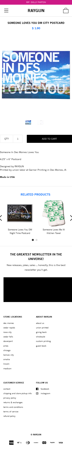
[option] (30, 122)
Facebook (45, 389)
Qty (6, 138)
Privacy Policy (9, 398)
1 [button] (33, 240)
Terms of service (10, 411)
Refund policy (9, 416)
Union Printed (42, 327)
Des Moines (8, 323)
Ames (5, 346)
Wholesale (40, 336)
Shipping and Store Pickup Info (17, 393)
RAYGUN (37, 434)
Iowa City (7, 332)
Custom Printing (43, 341)
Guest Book (41, 346)
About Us (40, 323)
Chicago (7, 350)
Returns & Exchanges (13, 402)
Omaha (6, 359)
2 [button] (36, 240)
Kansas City (8, 355)
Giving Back (41, 332)
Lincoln (6, 364)
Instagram (45, 393)
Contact (6, 389)
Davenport (8, 341)
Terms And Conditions (13, 407)
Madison (7, 368)
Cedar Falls (8, 336)
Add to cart (49, 138)
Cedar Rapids (9, 327)
